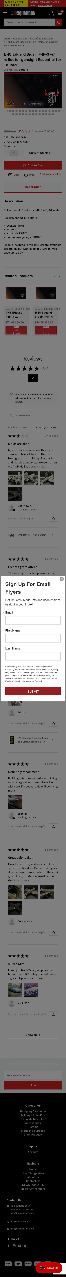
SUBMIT (33, 691)
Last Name (12, 648)
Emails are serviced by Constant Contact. (23, 681)
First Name (12, 630)
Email (9, 612)
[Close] (62, 579)
